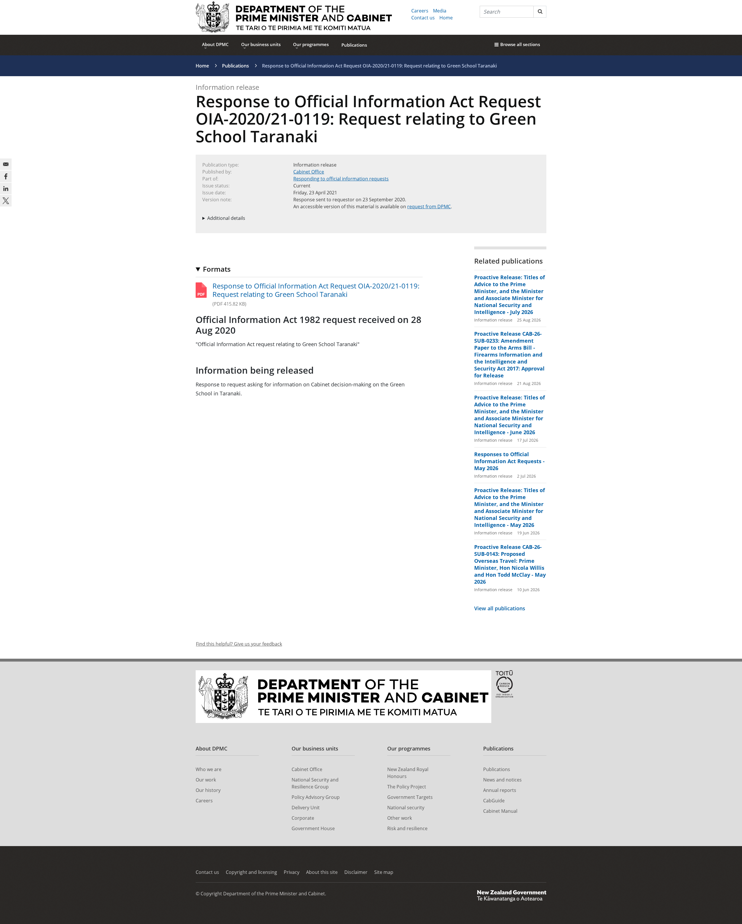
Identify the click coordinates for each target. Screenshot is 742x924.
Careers (419, 11)
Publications (354, 45)
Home (446, 17)
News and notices (502, 780)
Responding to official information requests (341, 179)
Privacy (291, 872)
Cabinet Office (308, 172)
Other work (399, 818)
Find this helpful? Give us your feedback (239, 644)
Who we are (208, 769)
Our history (208, 790)
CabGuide (494, 800)
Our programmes (311, 44)
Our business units (261, 44)
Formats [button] (217, 269)
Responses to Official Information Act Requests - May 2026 (509, 461)
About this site (322, 872)
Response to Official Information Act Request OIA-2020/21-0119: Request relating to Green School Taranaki (315, 290)
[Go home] (294, 17)
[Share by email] (6, 164)
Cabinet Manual (500, 811)
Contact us (423, 17)
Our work (206, 780)
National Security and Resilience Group (315, 783)
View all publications (499, 608)
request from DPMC (429, 206)
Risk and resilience (407, 828)
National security (405, 807)
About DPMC (215, 44)
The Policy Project (406, 787)
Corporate (303, 818)
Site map (383, 872)
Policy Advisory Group (316, 797)
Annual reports (499, 790)
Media (439, 11)
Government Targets (410, 797)
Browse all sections (520, 44)
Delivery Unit (306, 807)
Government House (313, 828)
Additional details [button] (226, 218)
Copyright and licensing (251, 872)
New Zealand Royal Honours (407, 772)
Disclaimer (356, 872)
